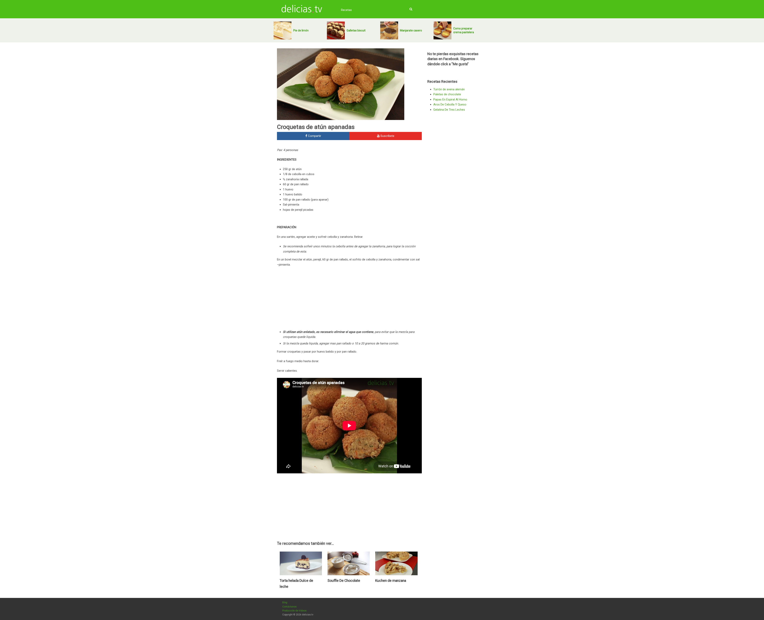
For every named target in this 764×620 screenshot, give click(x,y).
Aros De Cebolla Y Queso (449, 104)
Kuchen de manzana (390, 581)
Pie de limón (301, 30)
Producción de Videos (294, 610)
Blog (284, 602)
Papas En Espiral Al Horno (450, 99)
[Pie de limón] (282, 30)
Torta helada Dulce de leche (296, 584)
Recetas (346, 10)
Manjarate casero (411, 30)
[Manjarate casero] (389, 30)
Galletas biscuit (356, 30)
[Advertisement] (388, 174)
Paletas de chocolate (447, 94)
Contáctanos (289, 606)
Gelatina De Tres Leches (449, 109)
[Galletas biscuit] (336, 30)
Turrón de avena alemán (449, 89)
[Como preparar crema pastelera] (442, 30)
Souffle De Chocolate (343, 581)
